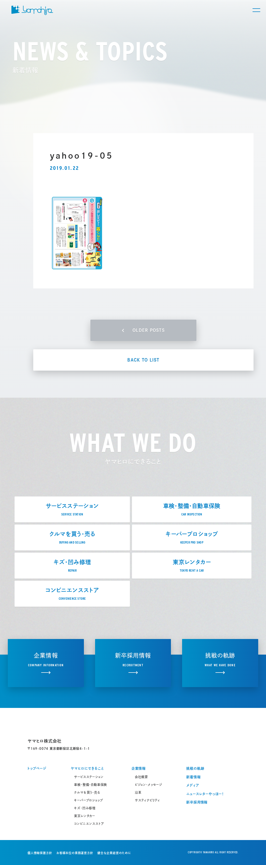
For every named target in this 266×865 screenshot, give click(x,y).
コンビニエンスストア (89, 823)
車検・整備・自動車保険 (90, 784)
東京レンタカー (84, 815)
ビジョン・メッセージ (148, 784)
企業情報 (138, 768)
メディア (192, 785)
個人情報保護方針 (40, 852)
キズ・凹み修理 (85, 808)
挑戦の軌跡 (195, 768)
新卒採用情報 (197, 802)
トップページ (36, 768)
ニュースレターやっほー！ (205, 794)
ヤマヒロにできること (87, 768)
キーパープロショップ (88, 800)
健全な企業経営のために (114, 852)
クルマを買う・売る (87, 792)
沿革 (138, 792)
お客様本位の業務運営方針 (74, 852)
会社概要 (141, 776)
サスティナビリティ (147, 800)
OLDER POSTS (148, 330)
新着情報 (193, 777)
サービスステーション (88, 776)
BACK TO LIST (143, 360)
